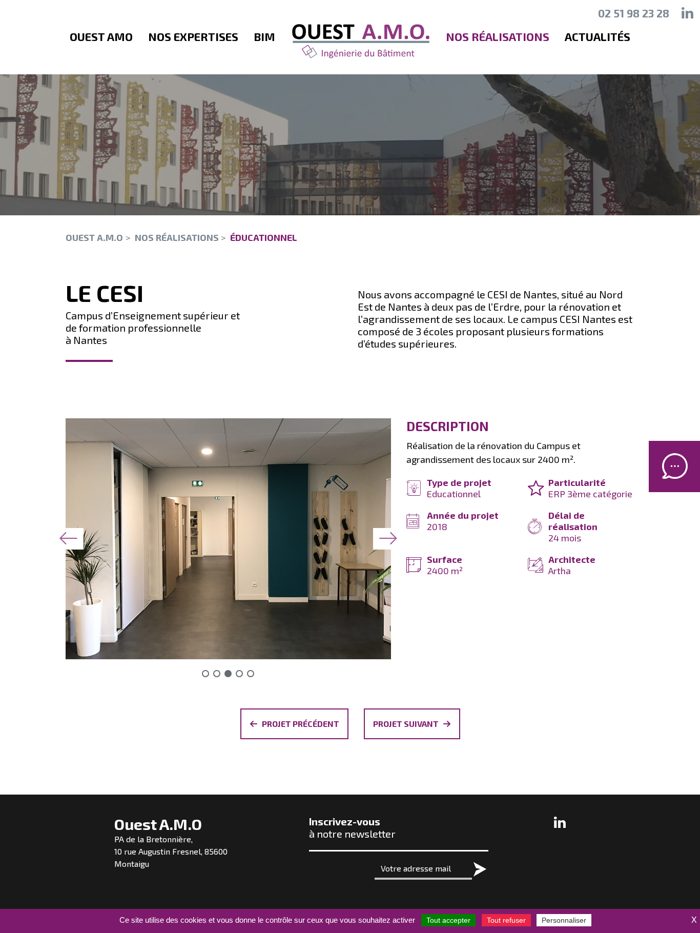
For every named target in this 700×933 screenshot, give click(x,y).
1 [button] (205, 673)
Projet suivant (406, 723)
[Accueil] (360, 41)
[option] (228, 538)
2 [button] (216, 673)
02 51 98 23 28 (633, 13)
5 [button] (250, 673)
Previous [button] (68, 539)
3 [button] (228, 673)
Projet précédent (300, 723)
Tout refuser (506, 920)
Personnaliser (564, 920)
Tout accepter (448, 920)
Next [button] (388, 539)
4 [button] (239, 673)
